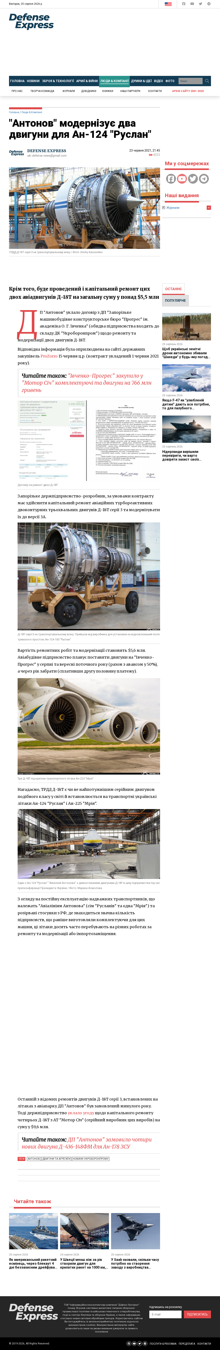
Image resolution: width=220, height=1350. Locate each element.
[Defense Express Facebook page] (184, 5)
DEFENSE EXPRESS (46, 150)
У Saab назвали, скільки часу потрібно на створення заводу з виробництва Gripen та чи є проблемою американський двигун (135, 1268)
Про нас (17, 91)
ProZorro (49, 356)
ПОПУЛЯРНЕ (175, 301)
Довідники (88, 91)
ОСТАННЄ (173, 289)
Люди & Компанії (31, 112)
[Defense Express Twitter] (201, 5)
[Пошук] (207, 81)
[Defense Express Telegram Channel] (209, 5)
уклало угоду (81, 1112)
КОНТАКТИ (204, 1343)
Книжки (107, 91)
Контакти (155, 91)
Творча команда (42, 91)
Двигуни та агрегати (56, 1158)
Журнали (69, 91)
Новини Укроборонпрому (90, 1158)
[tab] (173, 289)
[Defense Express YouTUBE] (192, 5)
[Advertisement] (140, 42)
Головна (14, 112)
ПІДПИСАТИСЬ (197, 1314)
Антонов (34, 1158)
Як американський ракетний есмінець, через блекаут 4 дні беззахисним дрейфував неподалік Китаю (33, 1265)
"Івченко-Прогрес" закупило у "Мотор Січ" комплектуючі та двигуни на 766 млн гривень (86, 382)
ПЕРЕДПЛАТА (187, 1343)
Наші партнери (130, 91)
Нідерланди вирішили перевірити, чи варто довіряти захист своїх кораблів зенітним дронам (184, 458)
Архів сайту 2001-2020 (188, 91)
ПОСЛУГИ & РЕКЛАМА (163, 1343)
